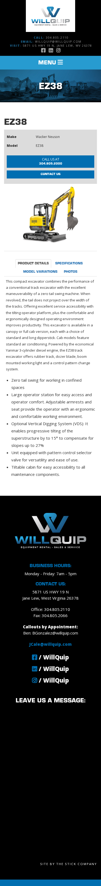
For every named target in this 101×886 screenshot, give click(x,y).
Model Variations (40, 272)
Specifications (69, 263)
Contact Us (51, 174)
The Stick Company (76, 864)
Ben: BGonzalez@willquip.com (50, 633)
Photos (70, 272)
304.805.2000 (50, 161)
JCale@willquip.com (50, 644)
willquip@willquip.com (58, 41)
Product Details (33, 263)
